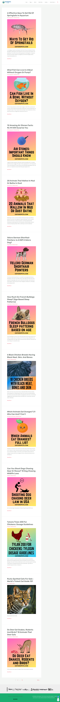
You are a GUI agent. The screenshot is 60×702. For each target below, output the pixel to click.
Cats (26, 2)
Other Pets (40, 2)
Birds (35, 2)
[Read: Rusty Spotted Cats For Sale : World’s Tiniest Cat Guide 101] (21, 599)
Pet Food (8, 416)
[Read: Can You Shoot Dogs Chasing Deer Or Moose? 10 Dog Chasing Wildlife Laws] (21, 491)
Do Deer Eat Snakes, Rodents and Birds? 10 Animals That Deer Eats (20, 632)
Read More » (9, 58)
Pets (8, 583)
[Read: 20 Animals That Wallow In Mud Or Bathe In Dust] (21, 201)
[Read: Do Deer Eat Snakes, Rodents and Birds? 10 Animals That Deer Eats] (21, 652)
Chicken (8, 359)
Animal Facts (52, 2)
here (55, 697)
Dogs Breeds (9, 244)
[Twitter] (15, 699)
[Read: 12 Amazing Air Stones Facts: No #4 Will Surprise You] (21, 145)
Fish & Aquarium (10, 17)
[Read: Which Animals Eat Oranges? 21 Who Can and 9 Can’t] (21, 432)
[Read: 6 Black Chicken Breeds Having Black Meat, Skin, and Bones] (21, 375)
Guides (46, 2)
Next (38, 680)
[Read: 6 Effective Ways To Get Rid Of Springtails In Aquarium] (21, 33)
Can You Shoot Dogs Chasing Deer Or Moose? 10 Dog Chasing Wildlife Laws (21, 471)
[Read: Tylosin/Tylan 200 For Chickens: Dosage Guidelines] (21, 542)
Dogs (31, 2)
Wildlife (8, 475)
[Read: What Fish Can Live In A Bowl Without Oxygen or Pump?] (21, 90)
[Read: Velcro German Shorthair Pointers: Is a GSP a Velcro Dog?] (21, 260)
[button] (27, 2)
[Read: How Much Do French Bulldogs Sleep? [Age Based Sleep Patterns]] (21, 319)
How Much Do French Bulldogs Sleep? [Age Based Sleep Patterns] (20, 299)
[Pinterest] (16, 699)
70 (22, 680)
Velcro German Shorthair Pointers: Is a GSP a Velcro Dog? (19, 240)
